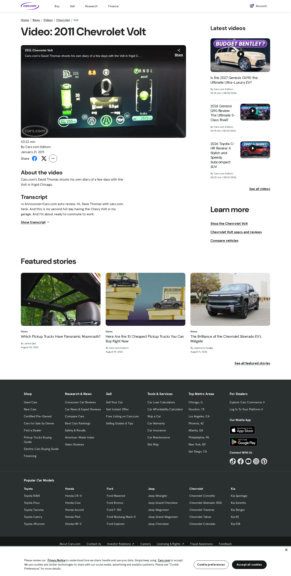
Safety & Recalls (75, 430)
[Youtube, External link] (248, 461)
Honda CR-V (73, 496)
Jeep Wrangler (157, 496)
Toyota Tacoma (33, 510)
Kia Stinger (238, 510)
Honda (69, 489)
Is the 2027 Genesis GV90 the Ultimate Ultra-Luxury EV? (234, 80)
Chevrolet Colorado (202, 524)
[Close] (286, 549)
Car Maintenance (158, 437)
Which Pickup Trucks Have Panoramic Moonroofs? (60, 336)
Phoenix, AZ (196, 423)
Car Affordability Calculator (165, 409)
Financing (30, 456)
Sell (72, 6)
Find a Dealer (32, 430)
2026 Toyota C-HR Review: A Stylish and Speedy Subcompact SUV (222, 155)
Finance (113, 6)
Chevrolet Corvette (202, 496)
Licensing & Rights (168, 544)
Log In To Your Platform (245, 409)
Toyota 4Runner (34, 524)
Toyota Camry (33, 517)
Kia (233, 489)
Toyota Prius (32, 503)
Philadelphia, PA (199, 437)
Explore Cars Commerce (246, 402)
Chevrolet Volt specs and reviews (236, 232)
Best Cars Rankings (77, 423)
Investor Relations (119, 544)
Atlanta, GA (196, 430)
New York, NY (197, 444)
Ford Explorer (116, 524)
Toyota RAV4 (32, 496)
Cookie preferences (211, 564)
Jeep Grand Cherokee (163, 503)
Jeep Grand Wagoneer (163, 517)
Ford (110, 489)
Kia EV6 (236, 524)
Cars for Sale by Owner (39, 423)
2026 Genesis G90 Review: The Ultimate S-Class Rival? (222, 113)
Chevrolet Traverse (201, 510)
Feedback (225, 544)
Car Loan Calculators (161, 402)
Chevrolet (63, 20)
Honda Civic (73, 503)
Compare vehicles (224, 240)
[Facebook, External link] (241, 461)
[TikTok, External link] (233, 461)
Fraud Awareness (201, 544)
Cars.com (164, 560)
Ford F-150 (114, 510)
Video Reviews (74, 444)
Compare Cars (74, 416)
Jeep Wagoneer (158, 510)
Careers (145, 544)
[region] (145, 561)
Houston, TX (197, 409)
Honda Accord (74, 510)
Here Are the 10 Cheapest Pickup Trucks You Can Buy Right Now (145, 338)
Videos (48, 20)
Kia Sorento (238, 503)
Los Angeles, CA (199, 416)
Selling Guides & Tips (119, 423)
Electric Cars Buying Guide (41, 449)
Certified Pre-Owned (38, 416)
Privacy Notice (56, 560)
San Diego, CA (198, 451)
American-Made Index (79, 437)
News (36, 20)
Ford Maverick (116, 496)
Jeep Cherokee (158, 524)
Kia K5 (235, 517)
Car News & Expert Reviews (83, 409)
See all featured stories (252, 363)
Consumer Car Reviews (80, 402)
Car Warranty (156, 423)
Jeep (151, 489)
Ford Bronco (115, 503)
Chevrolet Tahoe (200, 517)
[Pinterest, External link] (264, 461)
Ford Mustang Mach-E (121, 517)
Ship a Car (154, 416)
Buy (57, 6)
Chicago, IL (196, 402)
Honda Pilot (72, 517)
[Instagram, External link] (256, 461)
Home (25, 20)
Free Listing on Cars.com (122, 416)
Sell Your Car (114, 402)
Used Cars (30, 402)
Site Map (153, 444)
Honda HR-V (73, 524)
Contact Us (93, 544)
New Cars (30, 409)
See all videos (259, 189)
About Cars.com (70, 544)
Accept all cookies (249, 564)
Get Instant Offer (117, 409)
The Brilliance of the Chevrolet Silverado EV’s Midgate (225, 338)
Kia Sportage (239, 496)
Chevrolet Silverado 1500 (205, 503)
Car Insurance (156, 430)
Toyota (28, 489)
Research (91, 6)
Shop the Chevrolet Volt (229, 223)
